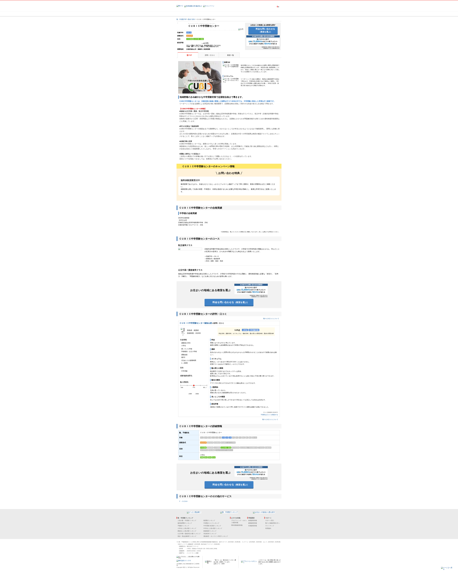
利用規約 (268, 528)
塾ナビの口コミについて (271, 318)
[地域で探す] (185, 14)
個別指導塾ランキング (185, 523)
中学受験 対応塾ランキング (212, 526)
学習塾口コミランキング (211, 523)
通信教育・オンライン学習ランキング (215, 536)
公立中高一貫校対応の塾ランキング (189, 533)
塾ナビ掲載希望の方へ (272, 523)
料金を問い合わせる (265, 30)
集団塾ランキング (209, 520)
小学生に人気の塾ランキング (187, 528)
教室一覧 (230, 55)
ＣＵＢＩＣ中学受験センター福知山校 (196, 323)
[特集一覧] (255, 14)
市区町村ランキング (209, 533)
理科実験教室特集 (237, 525)
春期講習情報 (252, 520)
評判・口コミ (210, 55)
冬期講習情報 (252, 526)
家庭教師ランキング (209, 531)
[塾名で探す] (202, 14)
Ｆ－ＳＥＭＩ (183, 501)
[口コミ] (237, 14)
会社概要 (179, 563)
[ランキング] (220, 14)
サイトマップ (269, 526)
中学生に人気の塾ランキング (212, 528)
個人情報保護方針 (188, 563)
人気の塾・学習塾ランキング (187, 520)
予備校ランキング (183, 526)
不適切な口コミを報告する (269, 415)
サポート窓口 (269, 520)
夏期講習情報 (252, 523)
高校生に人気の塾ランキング (187, 531)
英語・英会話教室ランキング (187, 536)
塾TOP (189, 55)
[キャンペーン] (272, 14)
